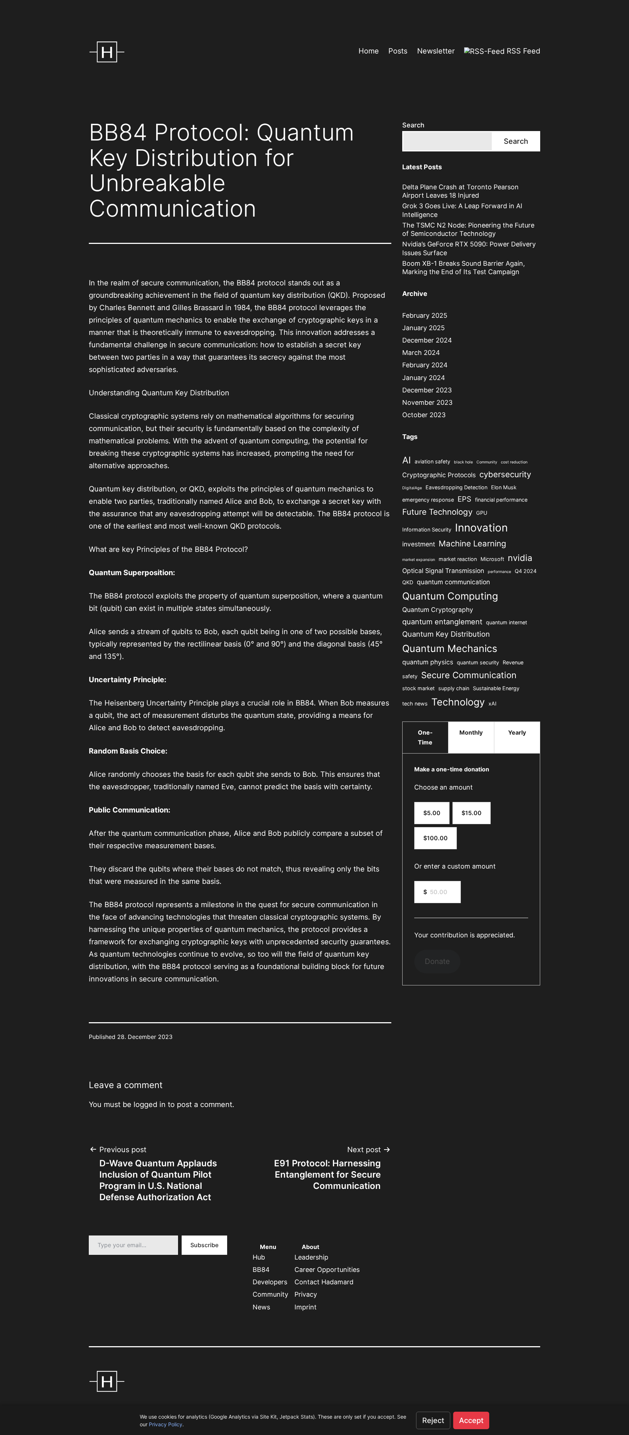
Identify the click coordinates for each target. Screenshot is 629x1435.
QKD (407, 582)
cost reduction (514, 462)
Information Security (426, 529)
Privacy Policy (165, 1424)
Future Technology (437, 512)
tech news (415, 703)
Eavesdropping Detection (456, 487)
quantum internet (506, 622)
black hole (463, 462)
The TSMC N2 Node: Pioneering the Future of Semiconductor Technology (468, 229)
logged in (150, 1104)
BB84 (261, 1269)
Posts (397, 51)
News (261, 1307)
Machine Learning (472, 543)
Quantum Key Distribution (446, 634)
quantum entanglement (442, 621)
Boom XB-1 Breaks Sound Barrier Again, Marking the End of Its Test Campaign (463, 268)
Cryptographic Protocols (439, 475)
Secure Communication (469, 675)
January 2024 (423, 378)
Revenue (513, 662)
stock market (418, 688)
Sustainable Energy (496, 688)
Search (413, 125)
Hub (259, 1257)
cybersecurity (505, 474)
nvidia (520, 558)
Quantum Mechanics (449, 648)
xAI (492, 703)
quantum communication (453, 582)
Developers (270, 1282)
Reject (433, 1420)
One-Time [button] (425, 737)
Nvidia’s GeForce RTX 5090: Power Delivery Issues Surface (469, 248)
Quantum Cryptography (437, 609)
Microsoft (492, 559)
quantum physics (427, 662)
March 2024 (421, 352)
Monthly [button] (471, 732)
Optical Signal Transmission (443, 570)
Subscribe (204, 1245)
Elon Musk (504, 487)
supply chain (453, 688)
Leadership (311, 1257)
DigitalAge (412, 488)
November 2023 (427, 402)
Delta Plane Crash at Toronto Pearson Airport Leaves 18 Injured (460, 191)
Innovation (481, 527)
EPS (464, 499)
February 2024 (425, 365)
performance (499, 571)
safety (410, 676)
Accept (471, 1420)
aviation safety (432, 461)
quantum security (478, 662)
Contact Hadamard (323, 1282)
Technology (458, 702)
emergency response (428, 500)
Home (369, 51)
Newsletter (436, 51)
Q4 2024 (526, 571)
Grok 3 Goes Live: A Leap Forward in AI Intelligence (462, 210)
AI (406, 460)
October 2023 (424, 415)
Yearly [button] (517, 732)
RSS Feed (522, 51)
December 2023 (427, 390)
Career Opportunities (327, 1269)
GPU (481, 513)
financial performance (501, 500)
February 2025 (424, 315)
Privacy (305, 1294)
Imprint (305, 1307)
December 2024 (427, 340)
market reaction (458, 559)
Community (486, 462)
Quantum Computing (450, 596)
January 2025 (423, 328)
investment (418, 544)
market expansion (418, 559)
